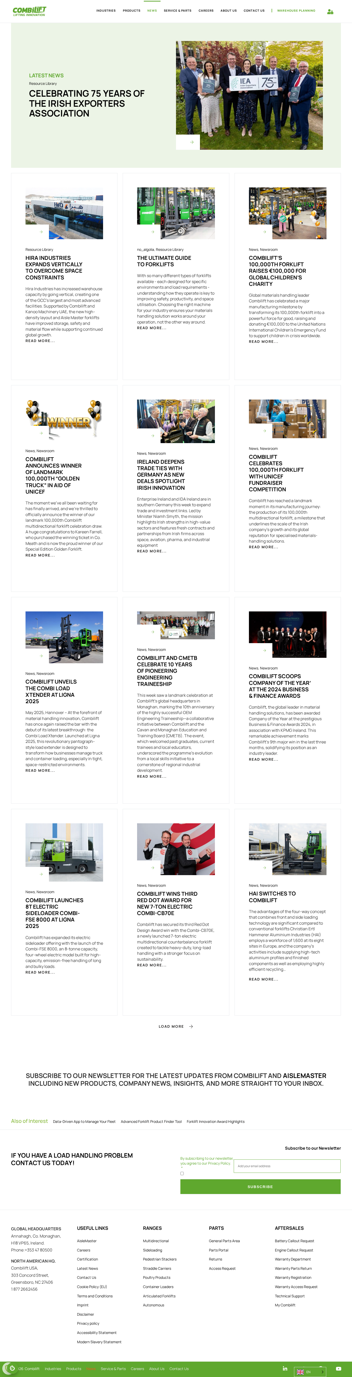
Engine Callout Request (294, 1250)
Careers (206, 10)
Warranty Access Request (296, 1286)
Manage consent (12, 1368)
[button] (176, 1026)
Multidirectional (156, 1240)
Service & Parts (177, 10)
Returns (215, 1259)
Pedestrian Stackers (160, 1259)
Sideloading (152, 1250)
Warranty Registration (293, 1277)
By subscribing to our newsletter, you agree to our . (207, 1160)
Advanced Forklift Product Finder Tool (151, 1121)
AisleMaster (304, 1075)
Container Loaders (158, 1286)
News (152, 10)
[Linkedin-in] (285, 1368)
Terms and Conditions (95, 1295)
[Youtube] (338, 1368)
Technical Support (290, 1295)
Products (131, 10)
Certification (87, 1259)
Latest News (87, 1268)
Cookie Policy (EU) (92, 1286)
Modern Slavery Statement (99, 1341)
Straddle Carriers (157, 1268)
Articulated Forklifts (159, 1295)
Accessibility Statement (97, 1332)
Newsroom (269, 249)
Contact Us (254, 10)
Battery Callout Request (294, 1240)
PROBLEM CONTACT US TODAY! (72, 1159)
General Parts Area (224, 1240)
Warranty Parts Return (293, 1268)
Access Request (222, 1268)
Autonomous (153, 1305)
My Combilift (285, 1305)
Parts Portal (218, 1250)
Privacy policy (88, 1323)
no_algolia (145, 249)
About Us (229, 10)
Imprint (83, 1305)
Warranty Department (293, 1259)
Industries (106, 10)
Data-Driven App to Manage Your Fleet (84, 1121)
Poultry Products (156, 1277)
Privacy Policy (219, 1163)
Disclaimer (85, 1314)
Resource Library (43, 83)
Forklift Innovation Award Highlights (216, 1121)
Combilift (32, 1368)
